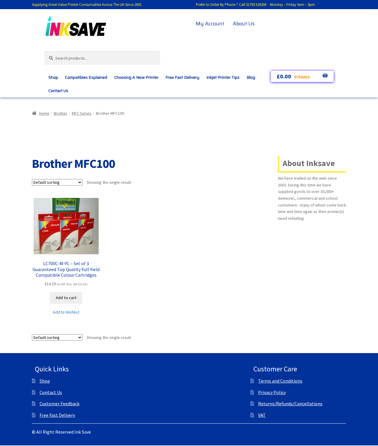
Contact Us (58, 90)
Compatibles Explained (86, 77)
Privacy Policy (272, 392)
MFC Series (82, 113)
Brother (60, 113)
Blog (251, 77)
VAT (262, 415)
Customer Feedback (59, 403)
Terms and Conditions (280, 381)
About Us (244, 23)
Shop (53, 77)
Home (44, 113)
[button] (66, 312)
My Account (210, 23)
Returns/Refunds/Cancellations (290, 403)
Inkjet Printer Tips (222, 77)
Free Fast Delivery (182, 77)
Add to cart (66, 297)
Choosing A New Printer (136, 77)
